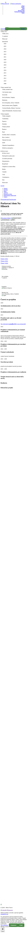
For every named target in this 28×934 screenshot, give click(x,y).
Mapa (5, 191)
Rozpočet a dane (8, 194)
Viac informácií (4, 925)
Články (23, 12)
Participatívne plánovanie (19, 11)
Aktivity (6, 192)
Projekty (6, 189)
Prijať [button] (21, 925)
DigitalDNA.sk (4, 914)
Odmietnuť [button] (13, 925)
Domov (5, 188)
